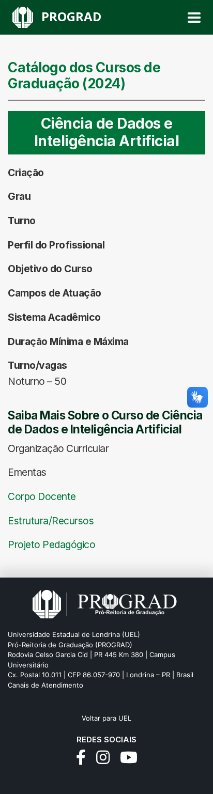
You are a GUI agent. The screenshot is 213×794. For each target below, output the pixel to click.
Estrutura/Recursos (51, 521)
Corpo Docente (42, 496)
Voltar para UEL (106, 718)
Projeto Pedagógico (51, 544)
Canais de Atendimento (45, 685)
